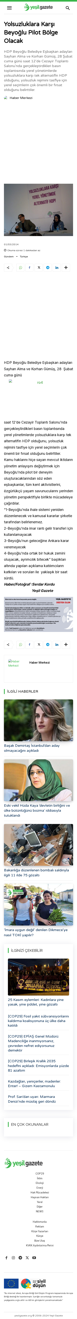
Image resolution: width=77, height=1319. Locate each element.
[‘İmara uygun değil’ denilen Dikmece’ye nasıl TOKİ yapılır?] (38, 905)
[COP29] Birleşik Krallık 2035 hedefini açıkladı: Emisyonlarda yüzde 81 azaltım (38, 1066)
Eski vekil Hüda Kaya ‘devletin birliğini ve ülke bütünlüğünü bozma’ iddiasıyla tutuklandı (37, 810)
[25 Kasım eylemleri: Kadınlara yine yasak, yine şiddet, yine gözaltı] (38, 977)
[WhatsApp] (20, 268)
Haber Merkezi (21, 98)
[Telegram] (48, 268)
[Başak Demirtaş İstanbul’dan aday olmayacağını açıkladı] (38, 720)
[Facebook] (29, 268)
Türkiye (24, 256)
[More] (66, 268)
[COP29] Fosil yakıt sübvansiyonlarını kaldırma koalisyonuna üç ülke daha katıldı (38, 1021)
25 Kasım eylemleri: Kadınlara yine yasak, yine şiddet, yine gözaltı (36, 1002)
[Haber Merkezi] (6, 98)
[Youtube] (34, 1258)
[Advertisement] (38, 143)
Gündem (9, 256)
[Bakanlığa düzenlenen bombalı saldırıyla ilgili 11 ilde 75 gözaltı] (38, 845)
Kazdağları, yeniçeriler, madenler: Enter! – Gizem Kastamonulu (34, 1083)
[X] (38, 268)
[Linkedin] (57, 268)
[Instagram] (13, 1258)
